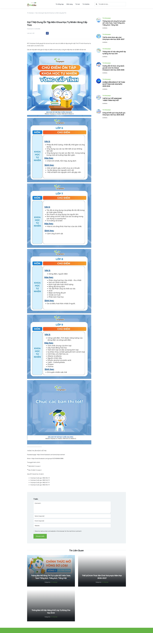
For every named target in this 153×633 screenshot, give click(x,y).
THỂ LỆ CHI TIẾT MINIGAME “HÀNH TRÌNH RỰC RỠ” (112, 99)
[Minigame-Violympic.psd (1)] (98, 95)
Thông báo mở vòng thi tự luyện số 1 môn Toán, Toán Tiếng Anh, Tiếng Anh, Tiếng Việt (113, 23)
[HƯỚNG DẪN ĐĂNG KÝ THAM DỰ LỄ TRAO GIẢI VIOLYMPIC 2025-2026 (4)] (98, 79)
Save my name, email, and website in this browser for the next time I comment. (58, 531)
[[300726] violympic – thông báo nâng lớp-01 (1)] (98, 49)
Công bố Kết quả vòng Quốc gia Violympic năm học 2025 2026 (113, 114)
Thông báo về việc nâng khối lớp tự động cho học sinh (114, 53)
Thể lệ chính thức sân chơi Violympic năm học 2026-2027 (113, 38)
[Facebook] (47, 33)
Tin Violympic (106, 18)
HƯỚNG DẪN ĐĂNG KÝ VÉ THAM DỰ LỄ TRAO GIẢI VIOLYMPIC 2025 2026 (113, 84)
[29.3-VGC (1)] (98, 63)
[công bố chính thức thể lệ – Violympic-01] (98, 34)
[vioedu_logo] (31, 3)
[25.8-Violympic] (98, 18)
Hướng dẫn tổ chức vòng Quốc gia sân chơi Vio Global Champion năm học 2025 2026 (113, 68)
